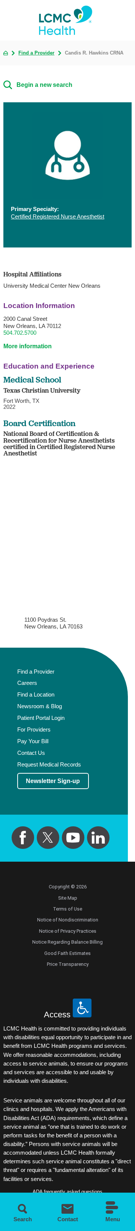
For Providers (34, 730)
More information (27, 346)
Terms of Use (67, 909)
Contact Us (31, 753)
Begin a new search (44, 84)
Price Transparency (67, 964)
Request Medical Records (49, 765)
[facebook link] (23, 837)
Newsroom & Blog (39, 706)
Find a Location (35, 695)
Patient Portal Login (40, 718)
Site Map (67, 898)
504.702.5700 (19, 332)
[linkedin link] (98, 837)
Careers (27, 683)
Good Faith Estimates (67, 953)
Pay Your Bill (32, 741)
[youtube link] (73, 837)
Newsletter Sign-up (53, 780)
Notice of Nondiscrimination (67, 920)
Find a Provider (36, 53)
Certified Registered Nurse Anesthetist (57, 216)
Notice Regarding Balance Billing (67, 942)
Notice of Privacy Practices (67, 931)
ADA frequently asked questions (67, 1192)
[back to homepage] (5, 53)
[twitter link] (48, 837)
